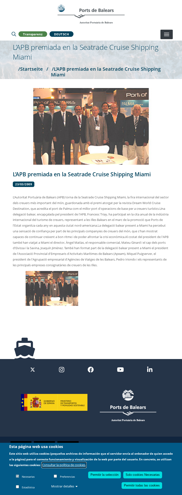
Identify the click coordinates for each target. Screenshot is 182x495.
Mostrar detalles (62, 486)
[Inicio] (91, 14)
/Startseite (30, 68)
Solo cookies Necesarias (143, 474)
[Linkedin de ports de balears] (149, 369)
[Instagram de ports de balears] (61, 369)
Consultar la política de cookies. (64, 465)
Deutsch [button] (61, 34)
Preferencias (67, 476)
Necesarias (28, 476)
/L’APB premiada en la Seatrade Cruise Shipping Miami (106, 71)
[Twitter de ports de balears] (33, 369)
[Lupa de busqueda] (14, 34)
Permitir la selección (104, 474)
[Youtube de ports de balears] (120, 369)
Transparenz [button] (32, 34)
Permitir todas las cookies (142, 485)
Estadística (28, 487)
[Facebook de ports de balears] (91, 369)
